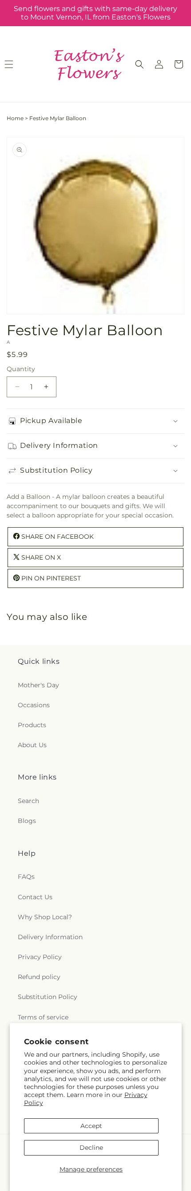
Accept (91, 1126)
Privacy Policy (40, 957)
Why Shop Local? (45, 917)
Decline (91, 1148)
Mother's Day (38, 685)
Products (32, 725)
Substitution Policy (47, 997)
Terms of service (43, 1017)
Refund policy (39, 977)
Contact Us (35, 897)
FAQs (26, 877)
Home (15, 118)
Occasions (34, 705)
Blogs (27, 821)
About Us (32, 745)
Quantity (21, 369)
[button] (139, 64)
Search (28, 801)
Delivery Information (50, 937)
